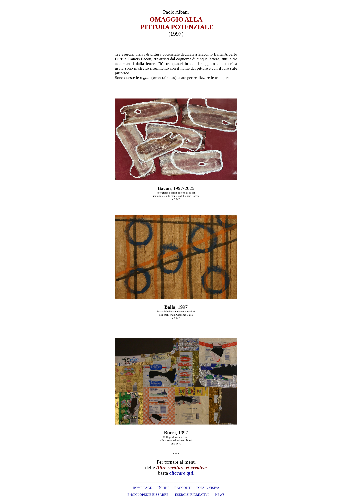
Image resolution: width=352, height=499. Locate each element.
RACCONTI (182, 487)
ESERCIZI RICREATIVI (192, 494)
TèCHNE (163, 487)
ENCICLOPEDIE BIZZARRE (148, 494)
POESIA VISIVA (207, 487)
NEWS (219, 494)
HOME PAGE (143, 487)
